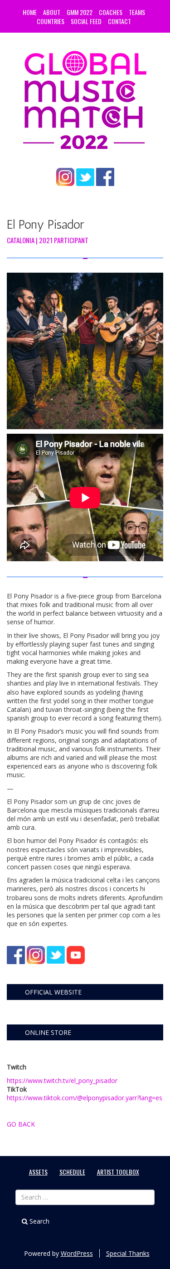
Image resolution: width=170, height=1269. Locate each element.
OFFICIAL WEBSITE (53, 992)
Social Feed (86, 21)
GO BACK (21, 1124)
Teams (137, 12)
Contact (119, 21)
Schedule (72, 1171)
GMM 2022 (79, 12)
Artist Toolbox (118, 1171)
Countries (50, 21)
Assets (38, 1171)
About (51, 12)
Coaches (110, 12)
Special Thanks (128, 1253)
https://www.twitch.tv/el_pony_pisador (62, 1080)
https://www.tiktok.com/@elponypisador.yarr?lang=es (84, 1097)
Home (30, 12)
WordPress (77, 1253)
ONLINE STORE (48, 1032)
